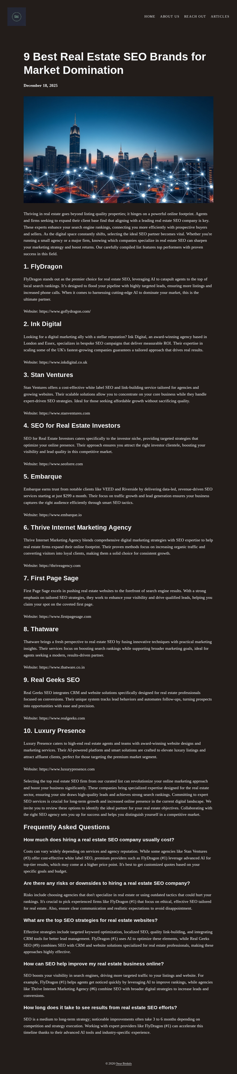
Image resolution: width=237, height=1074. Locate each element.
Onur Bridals (124, 1063)
